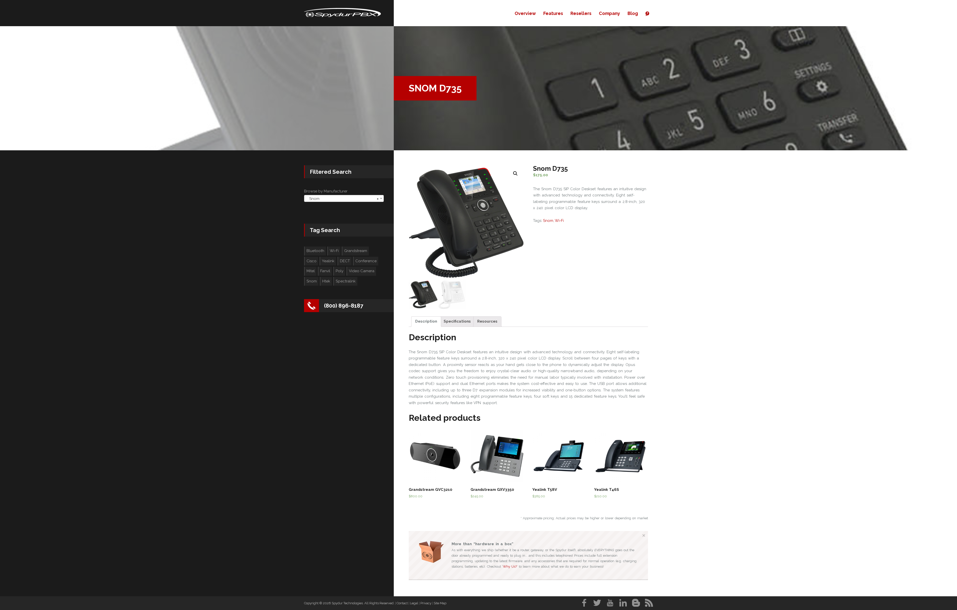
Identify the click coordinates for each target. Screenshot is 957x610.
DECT (345, 261)
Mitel (311, 271)
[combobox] (344, 198)
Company (609, 13)
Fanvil (325, 271)
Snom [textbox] (342, 198)
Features (553, 13)
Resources (487, 321)
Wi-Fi (559, 220)
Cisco (312, 261)
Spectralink (346, 281)
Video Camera (361, 271)
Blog (633, 13)
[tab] (426, 321)
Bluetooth (315, 251)
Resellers (580, 13)
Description (426, 321)
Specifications (457, 321)
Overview (525, 13)
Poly (339, 271)
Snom (548, 220)
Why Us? (510, 566)
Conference (366, 261)
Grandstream (355, 251)
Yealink (328, 261)
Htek (326, 281)
